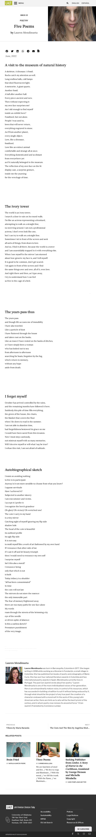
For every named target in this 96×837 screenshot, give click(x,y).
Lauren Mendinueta (26, 32)
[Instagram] (84, 834)
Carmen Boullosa (45, 763)
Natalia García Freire (17, 763)
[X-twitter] (78, 834)
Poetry (24, 20)
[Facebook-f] (72, 834)
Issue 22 (24, 15)
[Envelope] (89, 834)
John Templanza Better (77, 782)
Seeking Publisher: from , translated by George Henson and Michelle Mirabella (77, 769)
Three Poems (43, 760)
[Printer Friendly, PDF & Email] (38, 52)
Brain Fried (12, 760)
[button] (67, 3)
